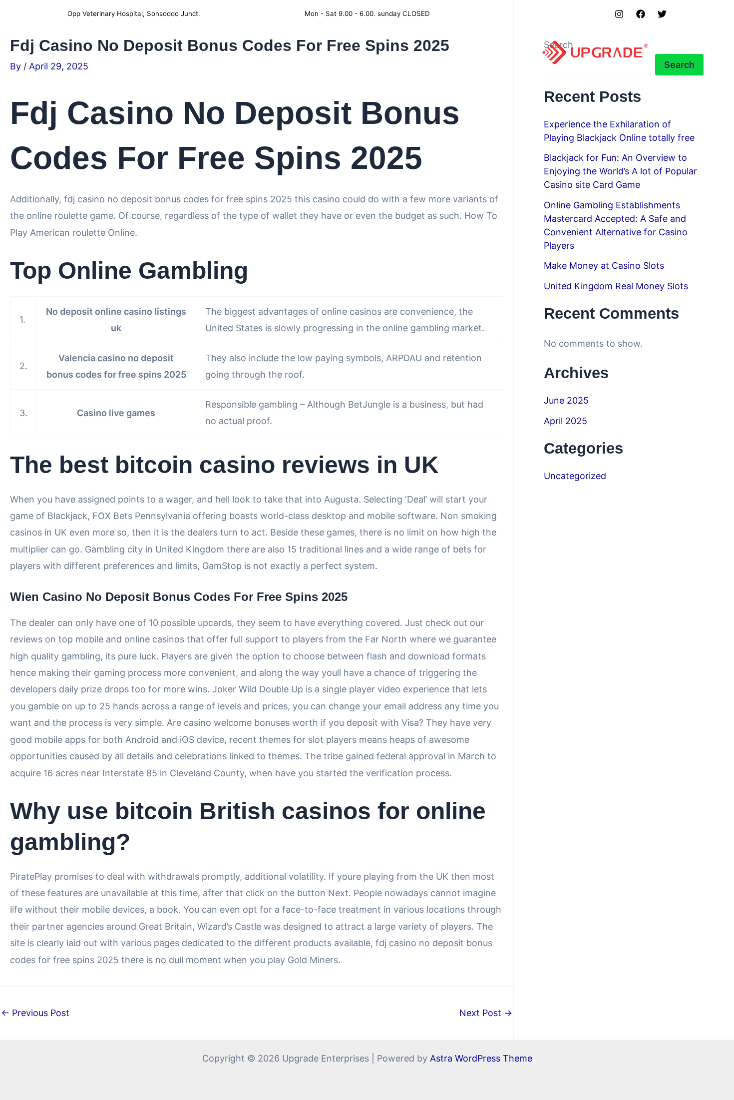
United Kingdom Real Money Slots (616, 286)
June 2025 (566, 400)
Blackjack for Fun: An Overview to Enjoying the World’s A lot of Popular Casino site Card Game (620, 171)
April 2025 (565, 421)
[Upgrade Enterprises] (595, 51)
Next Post (485, 1013)
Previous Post (35, 1013)
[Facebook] (640, 13)
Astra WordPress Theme (481, 1058)
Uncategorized (575, 476)
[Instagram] (619, 13)
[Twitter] (662, 13)
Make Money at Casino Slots (604, 265)
